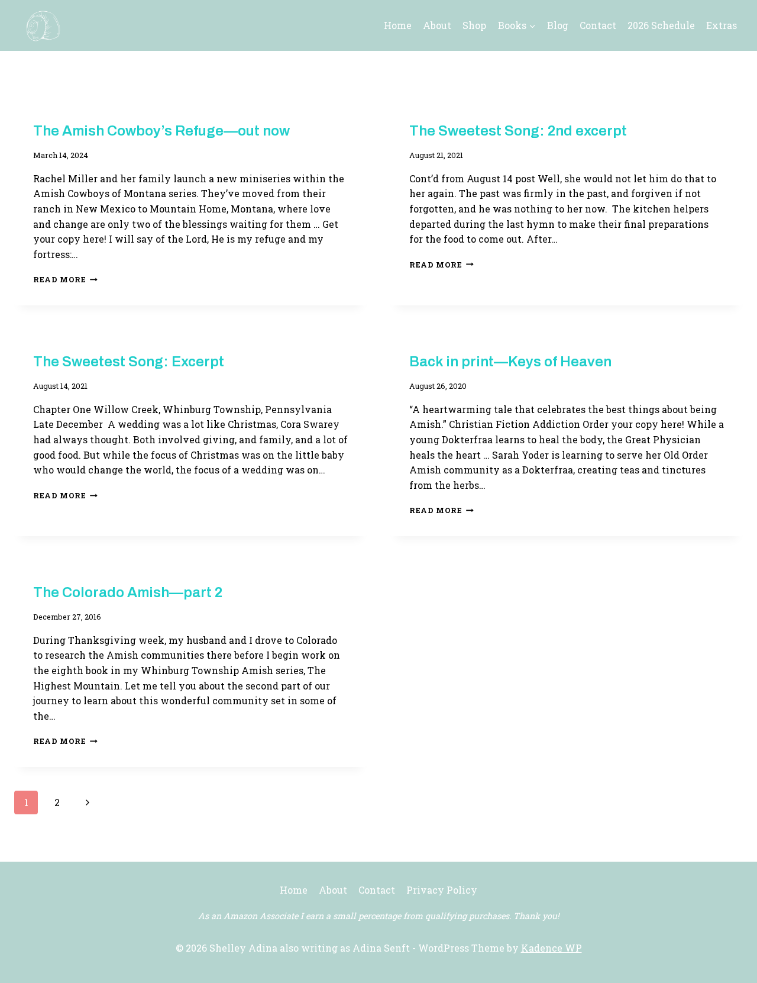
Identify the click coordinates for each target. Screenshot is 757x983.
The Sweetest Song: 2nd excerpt (518, 130)
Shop (474, 25)
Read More (65, 279)
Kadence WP (551, 948)
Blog (557, 25)
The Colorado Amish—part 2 (127, 592)
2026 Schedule (661, 25)
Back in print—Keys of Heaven (510, 361)
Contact (598, 25)
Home (398, 25)
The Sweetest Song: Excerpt (128, 361)
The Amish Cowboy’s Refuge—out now (161, 130)
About (437, 25)
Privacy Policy (441, 890)
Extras (721, 25)
